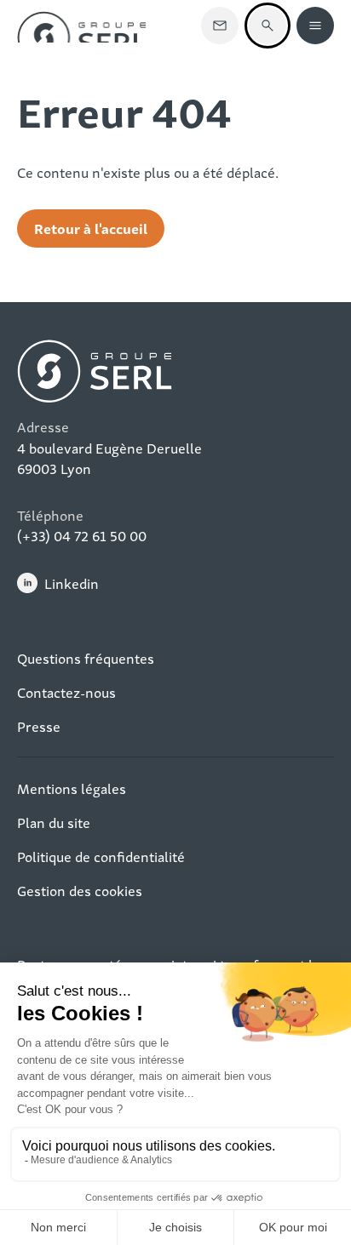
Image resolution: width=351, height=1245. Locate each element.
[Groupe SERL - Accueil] (82, 26)
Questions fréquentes (85, 657)
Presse (38, 726)
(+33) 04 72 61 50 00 (82, 535)
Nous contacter (220, 25)
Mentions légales (71, 788)
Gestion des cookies (79, 890)
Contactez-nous (66, 691)
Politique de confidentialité (101, 856)
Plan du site (53, 822)
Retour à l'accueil (90, 227)
